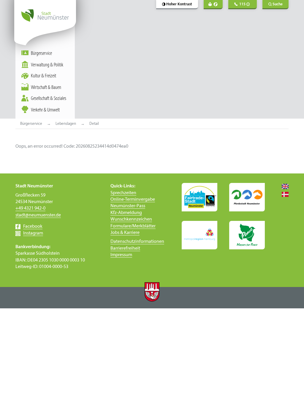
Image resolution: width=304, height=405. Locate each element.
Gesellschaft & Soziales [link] (48, 98)
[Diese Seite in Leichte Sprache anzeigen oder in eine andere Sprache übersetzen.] (213, 4)
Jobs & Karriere (125, 232)
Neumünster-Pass (127, 206)
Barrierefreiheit (125, 248)
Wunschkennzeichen (131, 219)
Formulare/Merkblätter (133, 226)
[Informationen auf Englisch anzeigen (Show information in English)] (283, 186)
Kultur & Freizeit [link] (43, 76)
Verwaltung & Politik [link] (47, 65)
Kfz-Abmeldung (126, 213)
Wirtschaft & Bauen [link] (46, 87)
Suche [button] (278, 4)
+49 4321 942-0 (30, 208)
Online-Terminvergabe (132, 199)
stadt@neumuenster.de (38, 215)
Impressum (121, 255)
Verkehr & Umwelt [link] (45, 110)
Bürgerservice (41, 53)
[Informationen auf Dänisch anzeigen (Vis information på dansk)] (283, 194)
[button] (177, 4)
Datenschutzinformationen (137, 241)
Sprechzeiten (123, 193)
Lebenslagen (66, 124)
